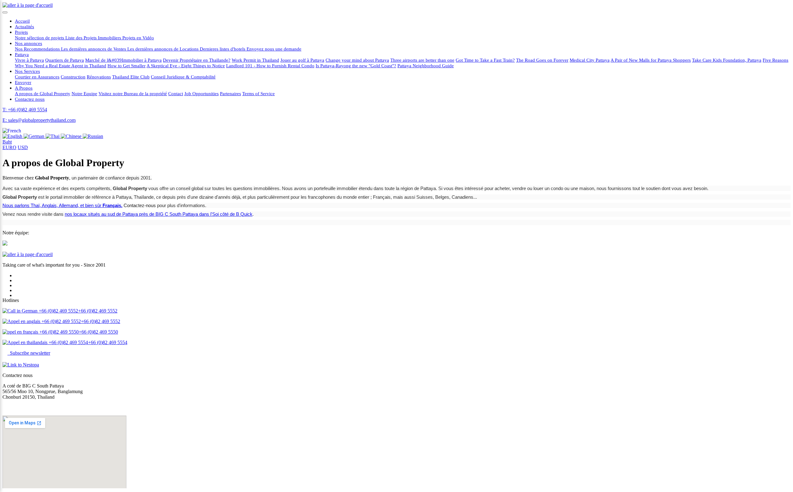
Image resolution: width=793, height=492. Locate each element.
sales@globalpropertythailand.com (36, 407)
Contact (175, 93)
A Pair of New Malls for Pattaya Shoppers (651, 60)
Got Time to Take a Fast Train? (485, 60)
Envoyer (23, 82)
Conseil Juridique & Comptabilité (183, 76)
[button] (11, 130)
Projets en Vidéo (138, 37)
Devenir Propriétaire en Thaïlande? (196, 60)
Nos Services (27, 71)
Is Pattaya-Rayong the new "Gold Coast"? (356, 65)
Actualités (24, 26)
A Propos (24, 88)
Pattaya (22, 54)
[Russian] (93, 136)
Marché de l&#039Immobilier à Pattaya (123, 60)
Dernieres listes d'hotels (223, 48)
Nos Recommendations (38, 48)
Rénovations (99, 76)
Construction (73, 76)
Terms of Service (258, 93)
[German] (35, 136)
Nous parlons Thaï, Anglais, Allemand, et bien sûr (62, 205)
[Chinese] (72, 136)
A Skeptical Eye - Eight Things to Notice (186, 65)
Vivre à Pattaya (29, 60)
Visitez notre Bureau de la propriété (133, 93)
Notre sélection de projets (40, 37)
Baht (7, 141)
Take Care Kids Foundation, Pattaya (726, 60)
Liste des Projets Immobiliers (93, 37)
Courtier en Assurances (37, 76)
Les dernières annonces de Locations (163, 48)
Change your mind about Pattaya (357, 60)
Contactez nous (30, 99)
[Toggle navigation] (4, 12)
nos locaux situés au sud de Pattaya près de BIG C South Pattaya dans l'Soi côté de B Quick (158, 214)
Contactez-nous (140, 205)
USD (23, 147)
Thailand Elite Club (131, 76)
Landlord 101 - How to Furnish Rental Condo (270, 65)
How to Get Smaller (126, 65)
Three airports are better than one (422, 60)
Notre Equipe (84, 93)
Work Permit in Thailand (255, 60)
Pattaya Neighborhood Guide (425, 65)
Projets (21, 32)
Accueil (22, 21)
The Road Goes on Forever (542, 60)
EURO (9, 147)
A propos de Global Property (42, 93)
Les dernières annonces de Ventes (94, 48)
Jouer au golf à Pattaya (302, 60)
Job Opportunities (201, 93)
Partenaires (230, 93)
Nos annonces (28, 43)
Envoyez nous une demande (274, 48)
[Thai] (53, 136)
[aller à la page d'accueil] (27, 5)
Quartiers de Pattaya (64, 60)
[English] (13, 136)
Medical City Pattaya (590, 60)
